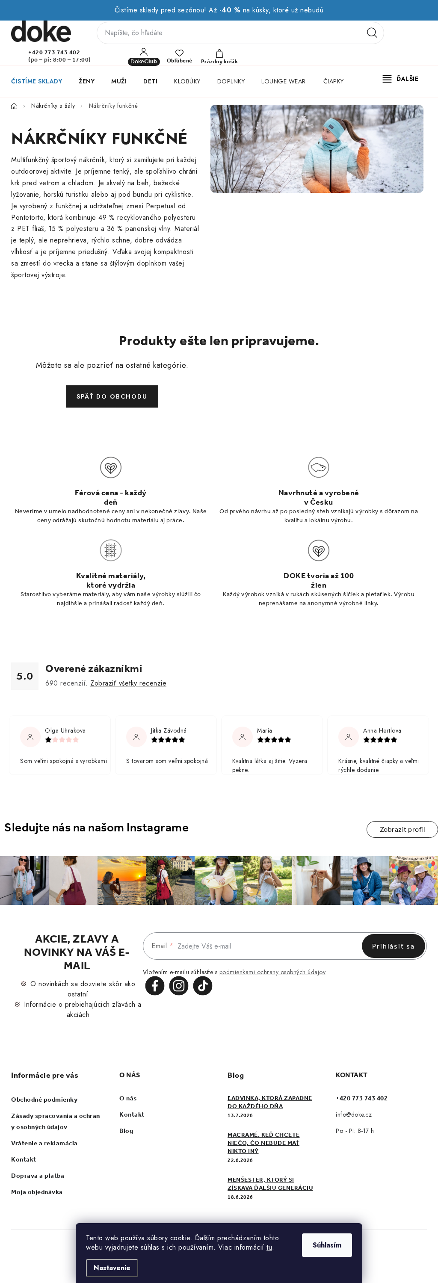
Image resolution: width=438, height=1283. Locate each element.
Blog (126, 1131)
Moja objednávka (37, 1192)
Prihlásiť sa (393, 946)
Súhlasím (327, 1245)
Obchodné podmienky (44, 1099)
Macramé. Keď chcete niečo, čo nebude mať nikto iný (264, 1143)
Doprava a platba (37, 1176)
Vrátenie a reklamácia (44, 1143)
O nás (128, 1098)
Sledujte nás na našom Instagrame (96, 827)
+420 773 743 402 (54, 52)
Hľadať (372, 33)
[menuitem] (36, 81)
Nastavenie (112, 1268)
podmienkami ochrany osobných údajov (272, 972)
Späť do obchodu (112, 396)
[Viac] (400, 79)
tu (269, 1247)
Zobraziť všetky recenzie (128, 683)
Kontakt (23, 1159)
